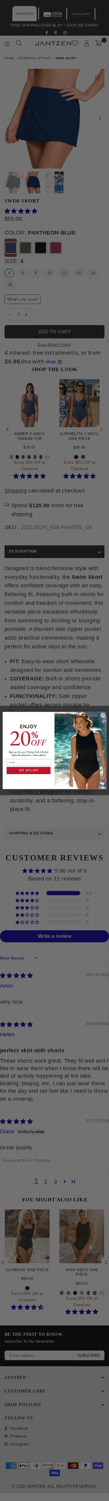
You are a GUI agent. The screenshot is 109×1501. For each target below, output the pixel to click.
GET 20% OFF (28, 770)
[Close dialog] (103, 715)
